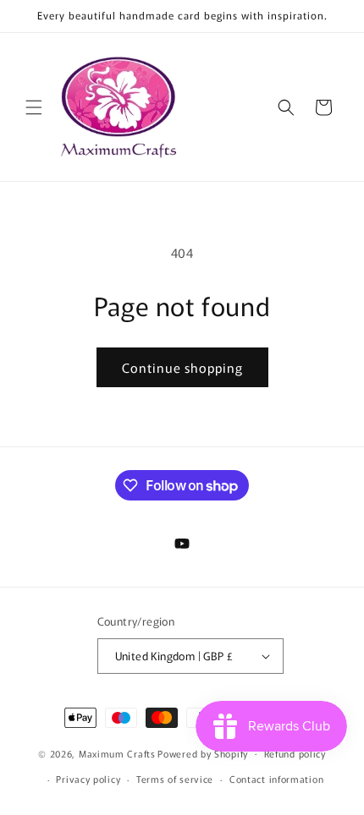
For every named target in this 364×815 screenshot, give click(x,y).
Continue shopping (182, 367)
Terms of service (174, 778)
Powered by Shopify (202, 752)
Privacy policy (88, 778)
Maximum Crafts (117, 752)
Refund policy (295, 753)
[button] (33, 107)
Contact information (276, 778)
